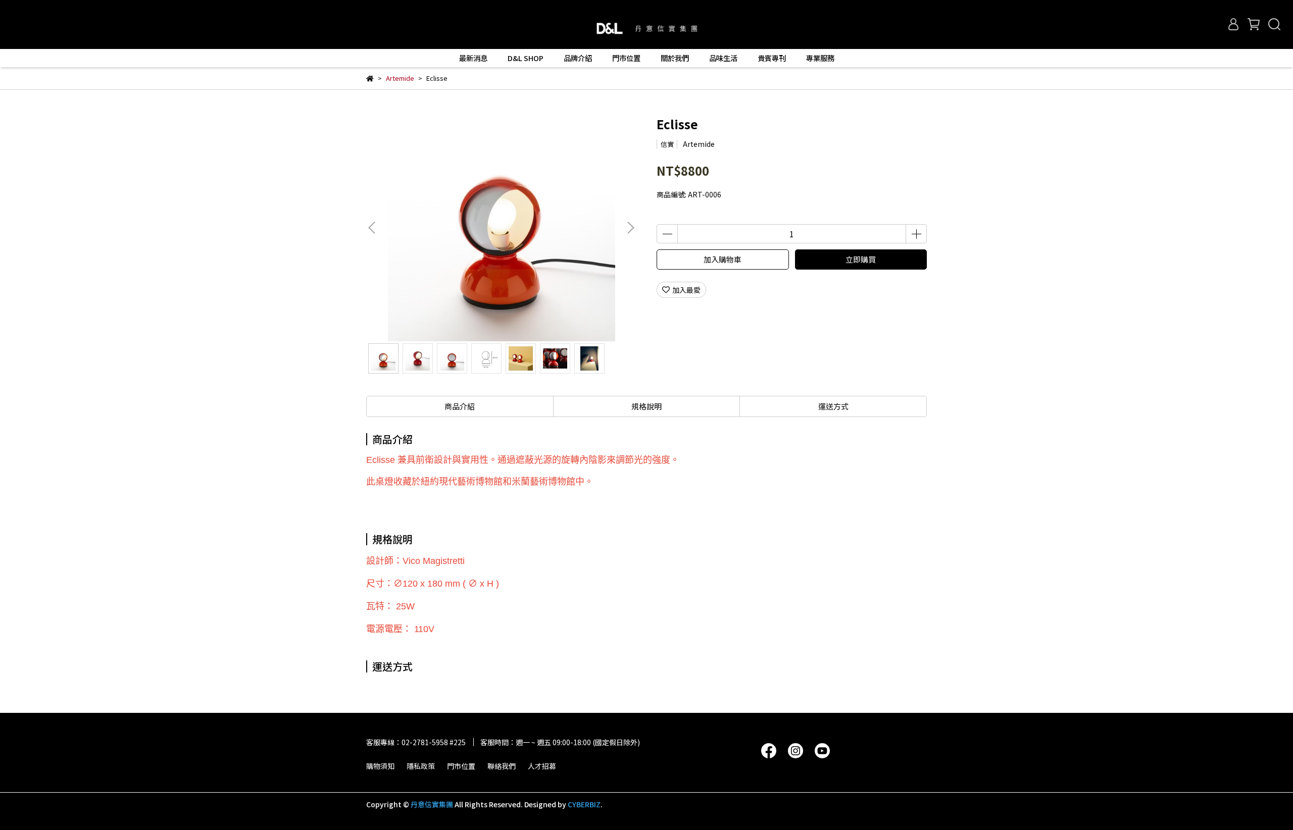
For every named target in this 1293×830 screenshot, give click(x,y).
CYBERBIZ (584, 804)
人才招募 (542, 766)
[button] (630, 228)
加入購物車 (722, 259)
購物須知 (380, 766)
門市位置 (461, 766)
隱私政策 (421, 766)
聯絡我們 (501, 766)
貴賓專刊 (772, 58)
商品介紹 (459, 406)
